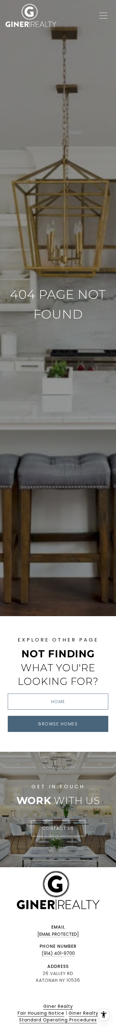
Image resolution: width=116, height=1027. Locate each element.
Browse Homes (58, 724)
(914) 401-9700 (58, 953)
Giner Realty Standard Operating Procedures (58, 1016)
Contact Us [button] (58, 828)
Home (58, 701)
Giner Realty (58, 1006)
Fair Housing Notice (41, 1013)
